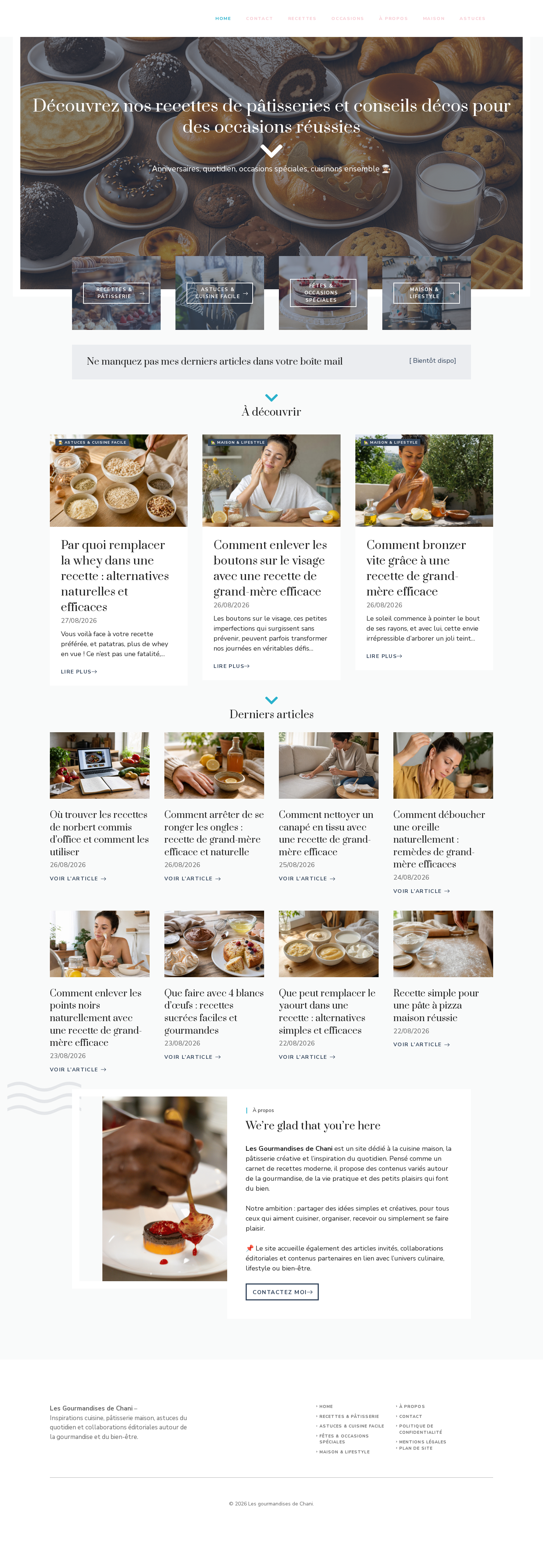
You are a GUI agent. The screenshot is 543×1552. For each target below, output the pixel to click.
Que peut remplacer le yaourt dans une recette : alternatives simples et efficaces (327, 1012)
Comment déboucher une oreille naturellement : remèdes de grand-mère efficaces (439, 840)
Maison (434, 18)
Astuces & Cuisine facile (352, 1426)
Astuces (473, 18)
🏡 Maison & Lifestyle (238, 442)
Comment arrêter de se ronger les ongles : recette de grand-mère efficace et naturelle (214, 834)
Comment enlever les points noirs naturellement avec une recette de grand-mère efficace (96, 1018)
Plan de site (416, 1448)
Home (223, 18)
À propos (393, 18)
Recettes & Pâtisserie (349, 1416)
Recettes (302, 18)
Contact (259, 18)
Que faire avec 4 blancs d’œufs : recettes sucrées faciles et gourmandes (214, 1012)
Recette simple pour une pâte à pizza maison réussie (436, 1006)
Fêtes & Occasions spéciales (344, 1439)
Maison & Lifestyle (345, 1452)
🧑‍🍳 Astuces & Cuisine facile (92, 442)
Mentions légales (423, 1442)
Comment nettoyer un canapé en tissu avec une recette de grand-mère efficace (326, 834)
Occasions (347, 18)
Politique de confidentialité (421, 1429)
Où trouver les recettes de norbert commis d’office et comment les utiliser (99, 834)
